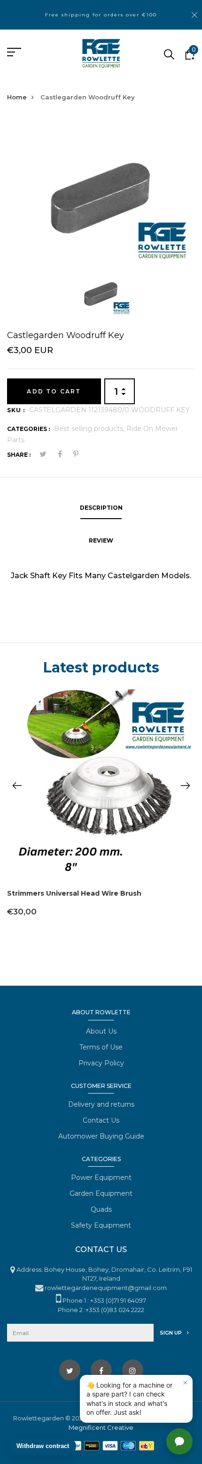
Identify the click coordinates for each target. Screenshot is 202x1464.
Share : (19, 454)
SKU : (16, 410)
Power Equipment (101, 1177)
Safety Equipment (101, 1225)
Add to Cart (54, 391)
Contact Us (101, 1120)
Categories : (28, 428)
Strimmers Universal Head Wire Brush (74, 893)
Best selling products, (90, 428)
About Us (101, 1031)
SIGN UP (171, 1332)
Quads (101, 1209)
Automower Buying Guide (101, 1136)
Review (101, 540)
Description (101, 507)
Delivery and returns (101, 1104)
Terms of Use (101, 1047)
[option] (101, 192)
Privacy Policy (101, 1063)
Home (17, 97)
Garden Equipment (101, 1193)
